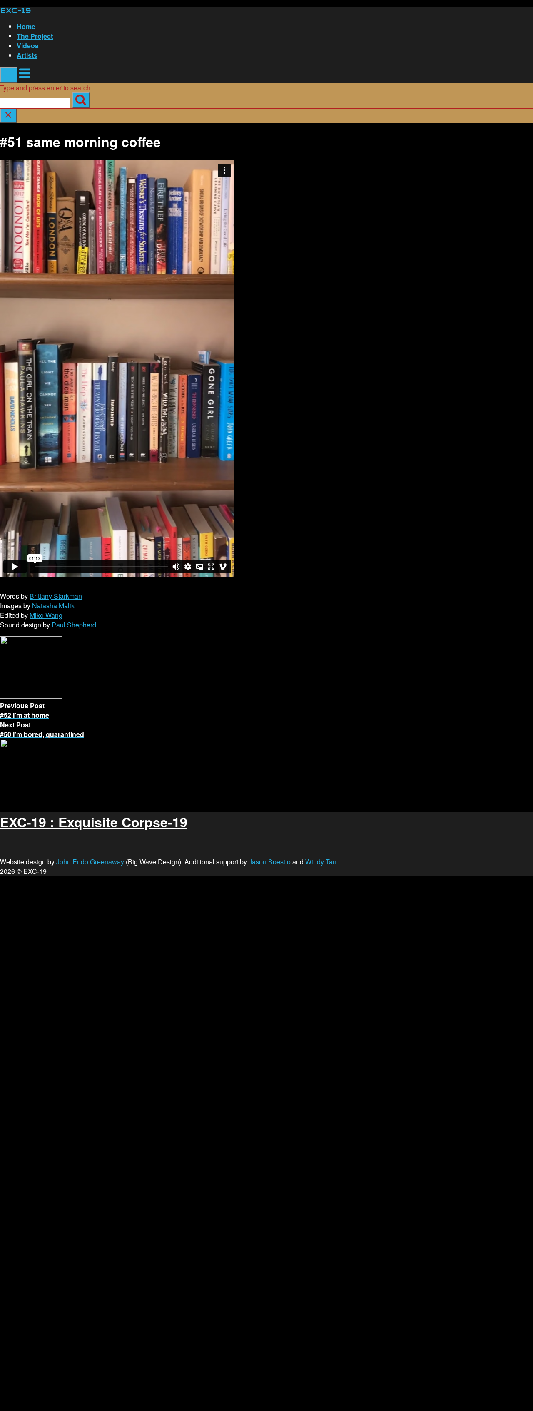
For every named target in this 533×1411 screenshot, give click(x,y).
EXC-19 (15, 11)
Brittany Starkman (56, 596)
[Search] (81, 100)
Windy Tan (320, 861)
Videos (28, 45)
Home (26, 26)
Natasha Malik (53, 605)
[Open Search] (8, 75)
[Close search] (8, 116)
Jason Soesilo (270, 861)
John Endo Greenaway (90, 861)
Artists (27, 55)
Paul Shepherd (74, 625)
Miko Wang (46, 615)
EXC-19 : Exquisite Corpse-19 (93, 821)
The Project (35, 36)
